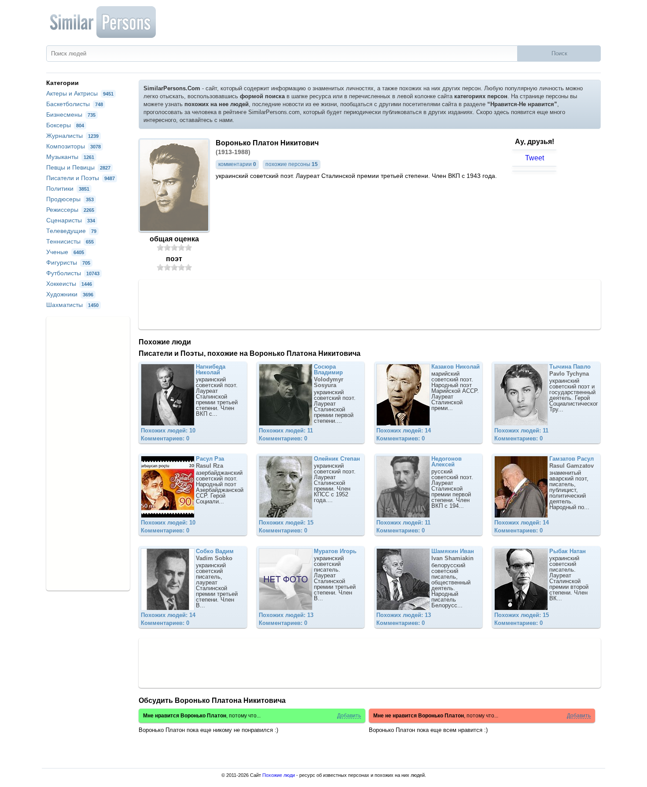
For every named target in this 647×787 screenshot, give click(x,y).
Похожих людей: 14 (403, 430)
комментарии (237, 164)
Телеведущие (71, 230)
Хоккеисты (69, 283)
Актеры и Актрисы (80, 93)
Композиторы (73, 146)
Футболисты (72, 273)
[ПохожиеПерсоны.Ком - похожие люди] (103, 22)
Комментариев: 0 (165, 438)
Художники (69, 294)
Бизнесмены (71, 114)
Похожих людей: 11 (286, 430)
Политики (67, 188)
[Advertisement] (370, 304)
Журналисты (72, 135)
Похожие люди (278, 775)
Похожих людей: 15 (286, 522)
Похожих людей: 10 (168, 430)
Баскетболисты (74, 103)
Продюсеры (70, 199)
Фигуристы (68, 262)
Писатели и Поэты (80, 177)
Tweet (534, 158)
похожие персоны (291, 164)
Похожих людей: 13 (286, 615)
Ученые (65, 251)
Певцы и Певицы (78, 167)
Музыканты (70, 156)
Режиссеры (70, 209)
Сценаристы (70, 220)
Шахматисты (72, 304)
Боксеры (65, 125)
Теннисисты (70, 241)
